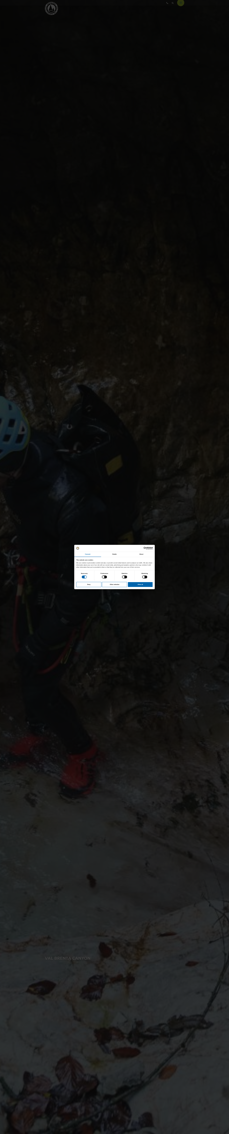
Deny (88, 584)
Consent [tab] (87, 554)
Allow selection (114, 584)
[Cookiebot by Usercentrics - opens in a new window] (145, 548)
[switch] (104, 577)
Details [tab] (114, 554)
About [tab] (141, 554)
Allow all (140, 584)
